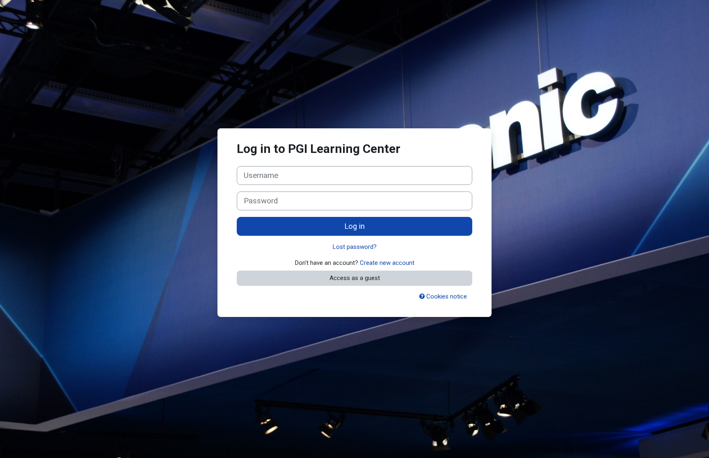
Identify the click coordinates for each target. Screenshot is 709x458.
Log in (354, 226)
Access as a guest (354, 278)
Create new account (387, 263)
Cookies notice (446, 296)
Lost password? (355, 247)
